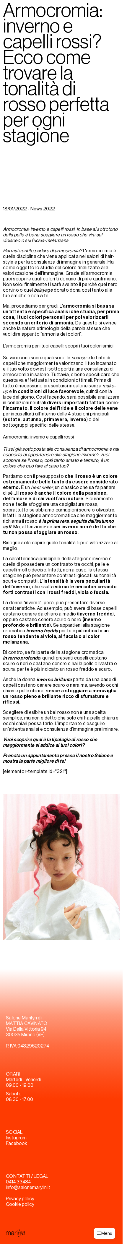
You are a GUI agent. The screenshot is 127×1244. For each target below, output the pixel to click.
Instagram (16, 1138)
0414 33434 (18, 1182)
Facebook (16, 1143)
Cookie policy (20, 1204)
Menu (106, 1233)
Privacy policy (20, 1198)
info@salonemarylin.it (28, 1187)
